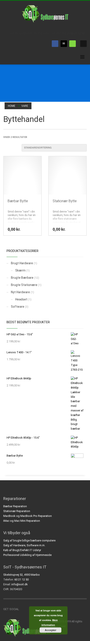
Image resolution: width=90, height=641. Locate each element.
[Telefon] (72, 43)
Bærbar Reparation (15, 506)
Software (17, 306)
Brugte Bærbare (22, 277)
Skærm (20, 270)
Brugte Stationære (24, 285)
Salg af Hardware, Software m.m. (24, 545)
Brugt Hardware (22, 263)
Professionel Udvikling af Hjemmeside (27, 555)
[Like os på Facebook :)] (22, 609)
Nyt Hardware (20, 292)
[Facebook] (55, 43)
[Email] (64, 43)
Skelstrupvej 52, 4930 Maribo (21, 574)
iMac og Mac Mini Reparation (21, 520)
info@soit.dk (19, 584)
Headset (21, 299)
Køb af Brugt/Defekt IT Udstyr (22, 550)
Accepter (50, 630)
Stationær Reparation (16, 511)
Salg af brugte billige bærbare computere (29, 540)
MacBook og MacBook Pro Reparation (27, 516)
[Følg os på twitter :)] (29, 609)
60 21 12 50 (77, 33)
